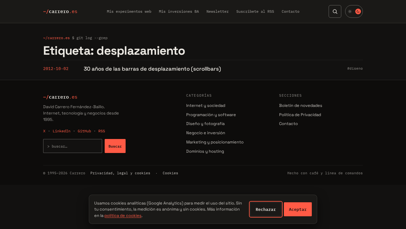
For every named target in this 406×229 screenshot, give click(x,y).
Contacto (290, 11)
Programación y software (211, 114)
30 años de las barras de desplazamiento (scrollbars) (152, 68)
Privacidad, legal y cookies (120, 173)
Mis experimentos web (129, 11)
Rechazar (266, 209)
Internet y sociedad (205, 105)
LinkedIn (61, 130)
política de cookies (122, 215)
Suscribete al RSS (255, 11)
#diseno (355, 68)
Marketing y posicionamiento (215, 142)
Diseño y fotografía (205, 123)
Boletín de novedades (300, 105)
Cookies (170, 173)
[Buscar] (335, 11)
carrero (60, 11)
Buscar (115, 146)
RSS (101, 130)
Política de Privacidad (300, 114)
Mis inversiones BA (179, 11)
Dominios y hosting (205, 151)
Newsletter (217, 11)
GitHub (84, 130)
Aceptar (298, 209)
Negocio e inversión (205, 132)
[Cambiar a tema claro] (354, 11)
